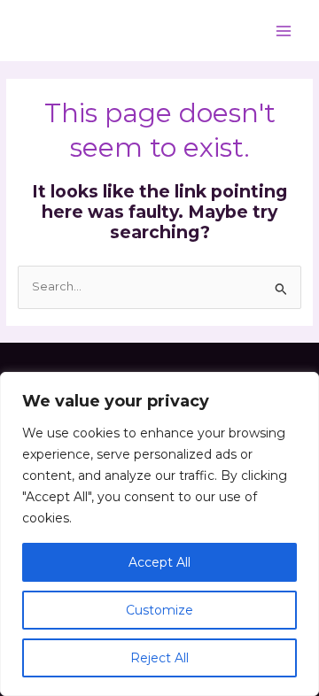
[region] (159, 534)
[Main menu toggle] (284, 30)
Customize (159, 610)
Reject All (159, 658)
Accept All (159, 562)
